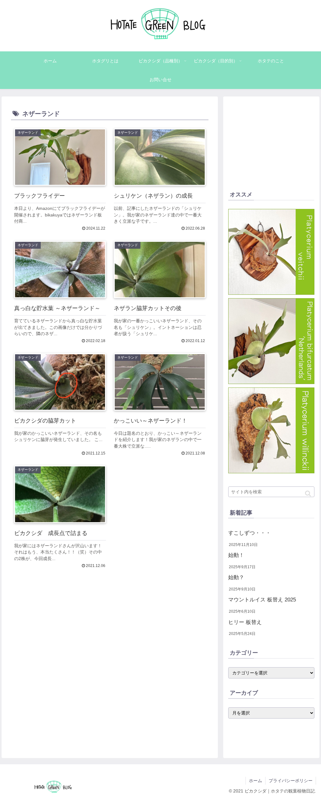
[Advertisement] (109, 649)
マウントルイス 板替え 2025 (262, 600)
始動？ (236, 577)
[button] (308, 493)
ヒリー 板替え (245, 622)
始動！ (236, 555)
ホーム (255, 780)
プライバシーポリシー (291, 780)
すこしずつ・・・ (249, 533)
